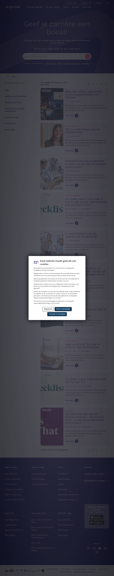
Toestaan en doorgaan (57, 314)
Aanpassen (48, 309)
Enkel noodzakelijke (63, 309)
